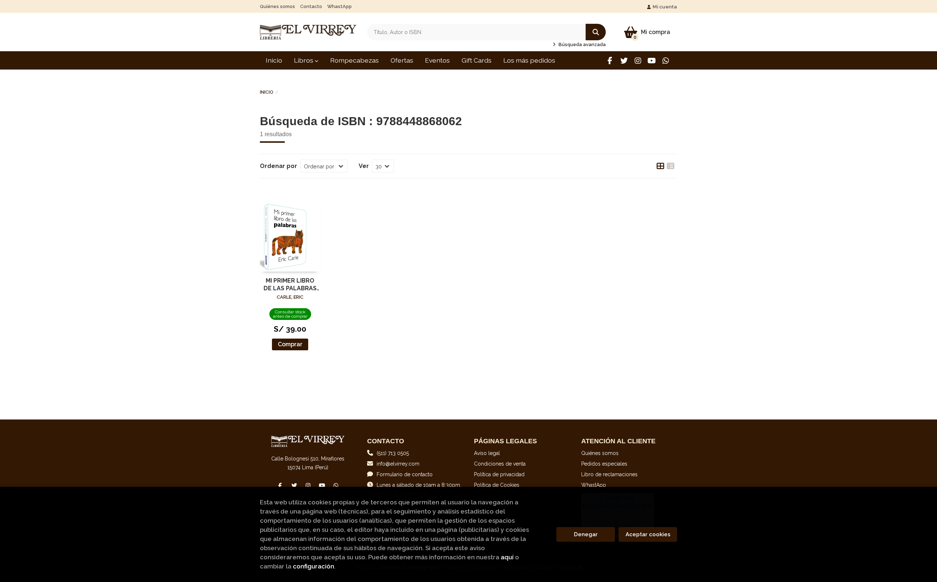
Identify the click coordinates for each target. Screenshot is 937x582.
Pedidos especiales (604, 464)
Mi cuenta (665, 7)
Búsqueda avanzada (581, 44)
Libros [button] (304, 60)
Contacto (311, 6)
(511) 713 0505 (393, 453)
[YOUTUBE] (652, 61)
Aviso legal (487, 453)
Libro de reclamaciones (609, 474)
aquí (507, 557)
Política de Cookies (496, 485)
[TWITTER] (624, 61)
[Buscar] (596, 32)
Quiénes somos (277, 6)
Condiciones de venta (500, 464)
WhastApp (339, 6)
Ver (364, 166)
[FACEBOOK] (610, 61)
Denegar (586, 534)
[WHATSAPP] (666, 61)
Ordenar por (278, 166)
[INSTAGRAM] (638, 61)
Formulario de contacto (405, 474)
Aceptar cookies (648, 534)
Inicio (266, 92)
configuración (313, 566)
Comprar (290, 344)
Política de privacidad (499, 474)
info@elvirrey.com (398, 464)
